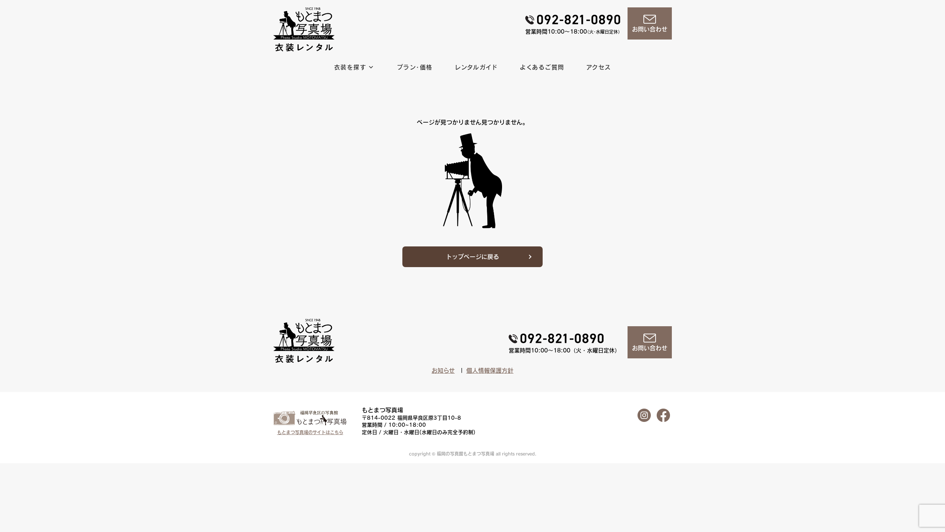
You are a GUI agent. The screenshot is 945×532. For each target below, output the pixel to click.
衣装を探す (350, 67)
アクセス (599, 67)
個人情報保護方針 (489, 371)
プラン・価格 (415, 67)
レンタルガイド (476, 67)
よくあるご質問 (542, 67)
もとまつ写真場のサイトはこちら (310, 432)
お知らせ (443, 371)
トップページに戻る (472, 257)
